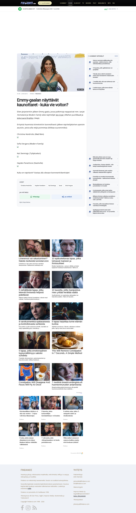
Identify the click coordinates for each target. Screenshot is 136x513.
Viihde (70, 3)
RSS (114, 3)
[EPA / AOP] (18, 137)
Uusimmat (63, 3)
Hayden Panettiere (40, 185)
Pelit (94, 3)
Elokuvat (77, 3)
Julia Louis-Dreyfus (25, 118)
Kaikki (116, 56)
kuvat (60, 185)
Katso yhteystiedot (79, 496)
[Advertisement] (103, 123)
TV (83, 3)
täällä (29, 488)
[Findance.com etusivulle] (28, 3)
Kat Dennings (52, 185)
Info (109, 3)
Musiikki (88, 3)
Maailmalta (102, 3)
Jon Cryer (60, 115)
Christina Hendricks (26, 185)
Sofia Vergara (69, 185)
